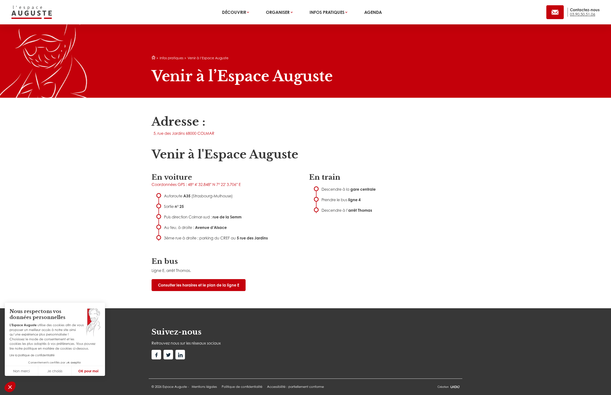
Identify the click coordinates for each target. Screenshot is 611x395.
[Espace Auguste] (31, 12)
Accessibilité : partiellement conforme (295, 387)
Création (443, 387)
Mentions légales (204, 387)
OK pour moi (88, 371)
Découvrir (234, 12)
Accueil (153, 57)
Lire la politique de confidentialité (32, 355)
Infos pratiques (328, 12)
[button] (10, 387)
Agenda (373, 12)
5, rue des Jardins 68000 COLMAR (183, 133)
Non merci (21, 371)
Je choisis (54, 371)
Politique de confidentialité (242, 387)
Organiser (278, 12)
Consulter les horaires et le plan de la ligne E (198, 285)
